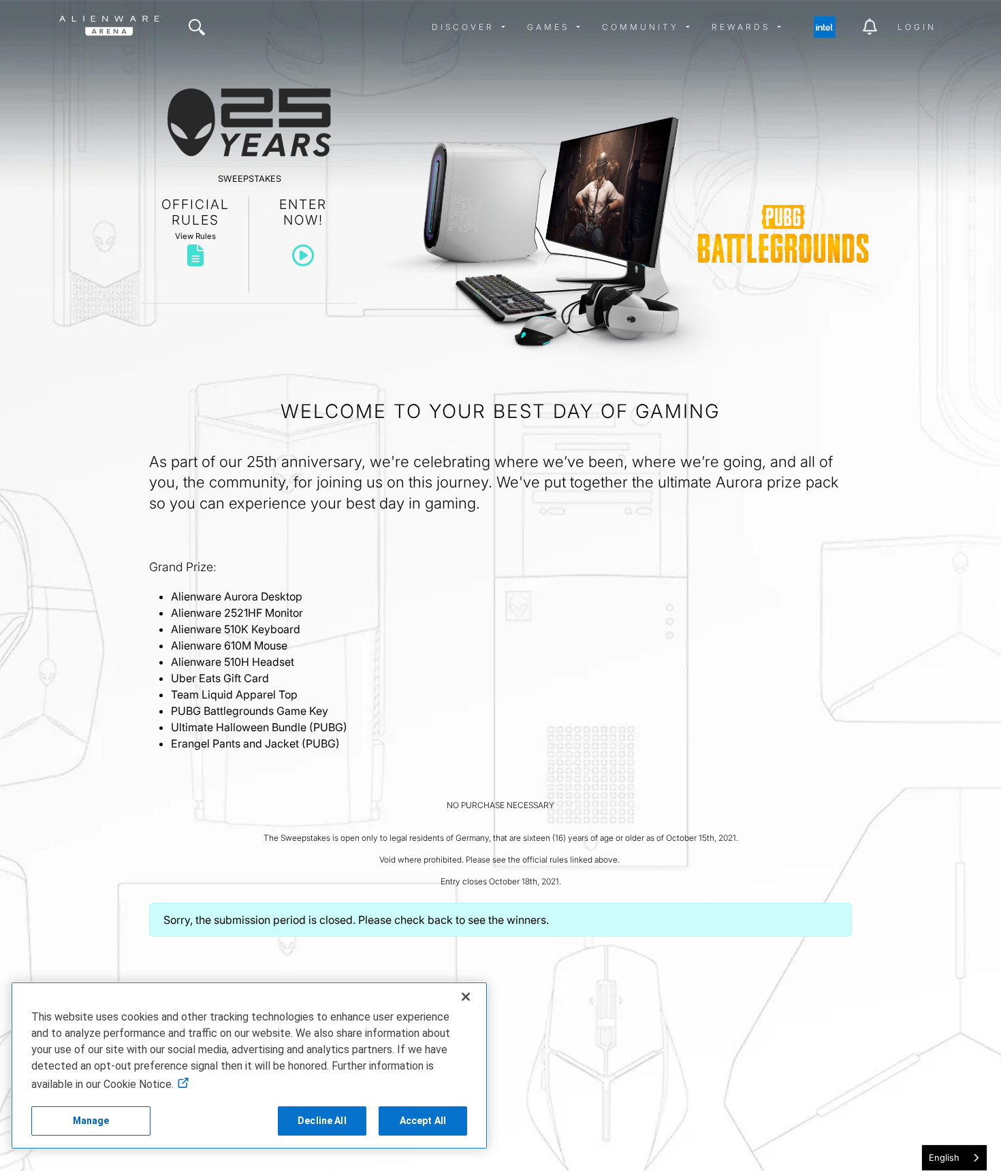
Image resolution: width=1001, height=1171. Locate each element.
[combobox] (954, 1157)
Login (916, 27)
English (944, 1157)
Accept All (423, 1120)
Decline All (322, 1120)
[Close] (466, 997)
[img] (196, 27)
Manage (91, 1120)
